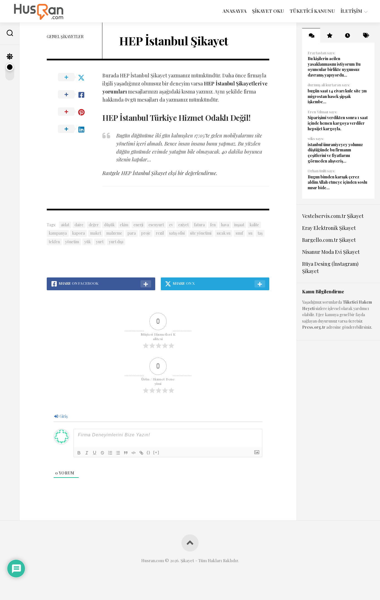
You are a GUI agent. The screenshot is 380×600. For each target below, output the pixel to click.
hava (225, 224)
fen (213, 224)
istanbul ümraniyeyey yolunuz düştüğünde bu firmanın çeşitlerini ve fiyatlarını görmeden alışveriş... (335, 153)
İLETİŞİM (351, 11)
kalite (254, 224)
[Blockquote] (126, 452)
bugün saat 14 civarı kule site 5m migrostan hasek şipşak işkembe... (337, 96)
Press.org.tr (313, 327)
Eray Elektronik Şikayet (329, 228)
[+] (156, 452)
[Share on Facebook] (74, 94)
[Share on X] (74, 77)
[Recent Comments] (311, 35)
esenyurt (156, 224)
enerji (138, 224)
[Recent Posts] (347, 35)
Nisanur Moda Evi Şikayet (331, 252)
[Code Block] (133, 452)
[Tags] (365, 35)
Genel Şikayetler (65, 36)
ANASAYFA (234, 11)
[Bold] (79, 452)
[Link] (141, 452)
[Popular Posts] (329, 35)
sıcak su (223, 233)
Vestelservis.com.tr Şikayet (333, 216)
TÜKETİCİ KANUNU (312, 11)
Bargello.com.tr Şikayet (329, 240)
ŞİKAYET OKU (268, 11)
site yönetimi (200, 233)
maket (95, 233)
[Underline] (94, 452)
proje (145, 233)
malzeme (114, 233)
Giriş (63, 416)
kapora (78, 233)
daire (79, 224)
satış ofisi (177, 233)
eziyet (183, 224)
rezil (160, 233)
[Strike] (102, 452)
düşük (109, 224)
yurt (99, 241)
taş (260, 233)
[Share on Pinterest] (74, 112)
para (131, 233)
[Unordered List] (118, 452)
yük (87, 241)
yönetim (72, 241)
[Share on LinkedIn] (74, 129)
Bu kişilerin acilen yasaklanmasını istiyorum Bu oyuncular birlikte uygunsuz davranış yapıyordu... (334, 67)
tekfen (54, 241)
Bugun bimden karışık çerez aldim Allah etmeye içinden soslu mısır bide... (337, 182)
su (250, 233)
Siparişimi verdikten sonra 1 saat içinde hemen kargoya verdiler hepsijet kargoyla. (338, 123)
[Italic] (87, 452)
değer (94, 224)
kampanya (58, 233)
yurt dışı (116, 241)
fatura (199, 224)
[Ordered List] (110, 452)
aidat (65, 224)
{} (148, 452)
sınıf (239, 233)
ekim (124, 224)
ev (171, 224)
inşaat (239, 224)
